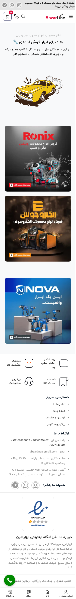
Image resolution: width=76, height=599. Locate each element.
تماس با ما (59, 404)
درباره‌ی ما (59, 411)
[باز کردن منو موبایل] (71, 16)
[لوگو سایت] (55, 16)
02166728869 (21, 440)
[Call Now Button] (9, 580)
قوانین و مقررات (55, 418)
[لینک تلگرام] (4, 5)
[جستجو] (23, 16)
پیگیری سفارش (55, 424)
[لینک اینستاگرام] (19, 5)
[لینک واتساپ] (12, 5)
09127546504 (57, 445)
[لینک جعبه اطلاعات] (20, 381)
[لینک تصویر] (38, 158)
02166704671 (41, 440)
